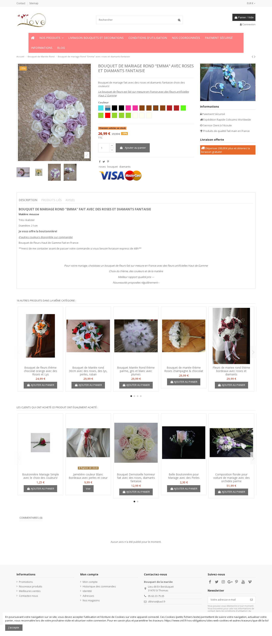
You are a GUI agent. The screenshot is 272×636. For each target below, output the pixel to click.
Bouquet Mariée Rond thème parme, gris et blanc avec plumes (136, 371)
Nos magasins (91, 600)
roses (102, 166)
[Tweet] (104, 161)
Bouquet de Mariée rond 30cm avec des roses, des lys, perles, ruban (88, 371)
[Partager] (99, 161)
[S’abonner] (251, 599)
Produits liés (51, 200)
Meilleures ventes (30, 591)
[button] (51, 38)
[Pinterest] (108, 161)
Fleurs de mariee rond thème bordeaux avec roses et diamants (231, 371)
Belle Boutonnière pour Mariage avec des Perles (184, 476)
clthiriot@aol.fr (156, 601)
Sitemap (33, 3)
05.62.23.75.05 (156, 596)
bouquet (112, 166)
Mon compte (90, 582)
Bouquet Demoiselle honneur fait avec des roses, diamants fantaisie (136, 477)
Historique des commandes (99, 586)
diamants (125, 166)
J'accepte (13, 627)
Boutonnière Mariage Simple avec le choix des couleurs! (40, 476)
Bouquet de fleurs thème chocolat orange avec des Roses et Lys (40, 371)
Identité (87, 591)
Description (28, 200)
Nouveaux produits (30, 586)
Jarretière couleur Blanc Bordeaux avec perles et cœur (88, 476)
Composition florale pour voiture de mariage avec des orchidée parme (231, 477)
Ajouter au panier (135, 147)
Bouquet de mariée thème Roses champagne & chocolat (183, 369)
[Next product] (254, 56)
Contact (21, 3)
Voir (88, 488)
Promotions (26, 582)
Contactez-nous (28, 596)
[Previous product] (253, 56)
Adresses (88, 596)
